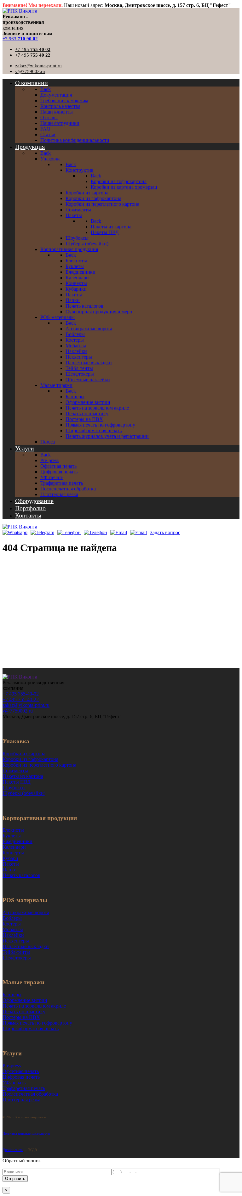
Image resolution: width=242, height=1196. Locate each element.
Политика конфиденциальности (26, 1133)
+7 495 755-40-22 (21, 699)
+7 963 (20, 38)
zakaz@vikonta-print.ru (38, 65)
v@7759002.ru (30, 71)
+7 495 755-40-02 (21, 693)
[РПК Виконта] (20, 11)
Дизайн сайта (13, 1150)
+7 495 (32, 49)
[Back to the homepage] (20, 676)
